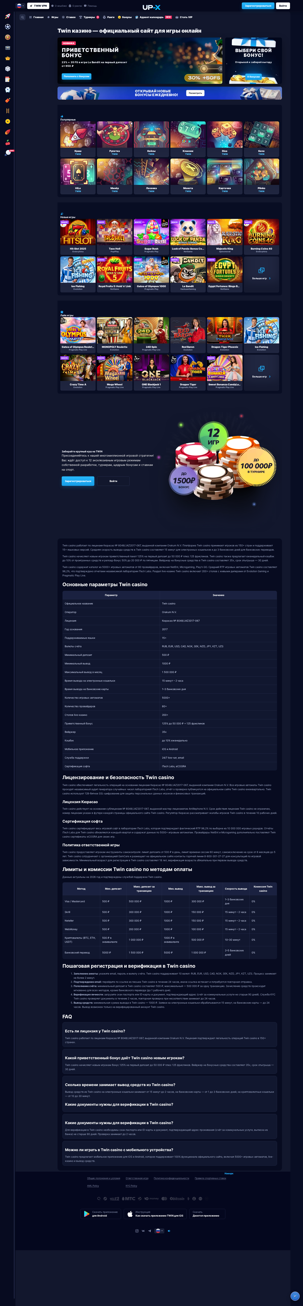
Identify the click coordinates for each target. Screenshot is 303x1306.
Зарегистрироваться (258, 5)
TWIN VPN (40, 5)
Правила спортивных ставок (210, 1178)
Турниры (91, 17)
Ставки (71, 17)
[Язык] (159, 1230)
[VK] (143, 1231)
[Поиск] (22, 17)
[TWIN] (151, 7)
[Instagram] (137, 1231)
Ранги (111, 17)
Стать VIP (186, 17)
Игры (55, 17)
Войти (283, 5)
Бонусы (127, 17)
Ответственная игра (137, 1178)
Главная (38, 17)
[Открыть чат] (295, 1296)
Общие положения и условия (103, 1178)
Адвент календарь (155, 17)
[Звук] (169, 1231)
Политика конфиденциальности (171, 1178)
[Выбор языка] (20, 5)
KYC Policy (131, 1185)
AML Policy (93, 1185)
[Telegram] (149, 1231)
